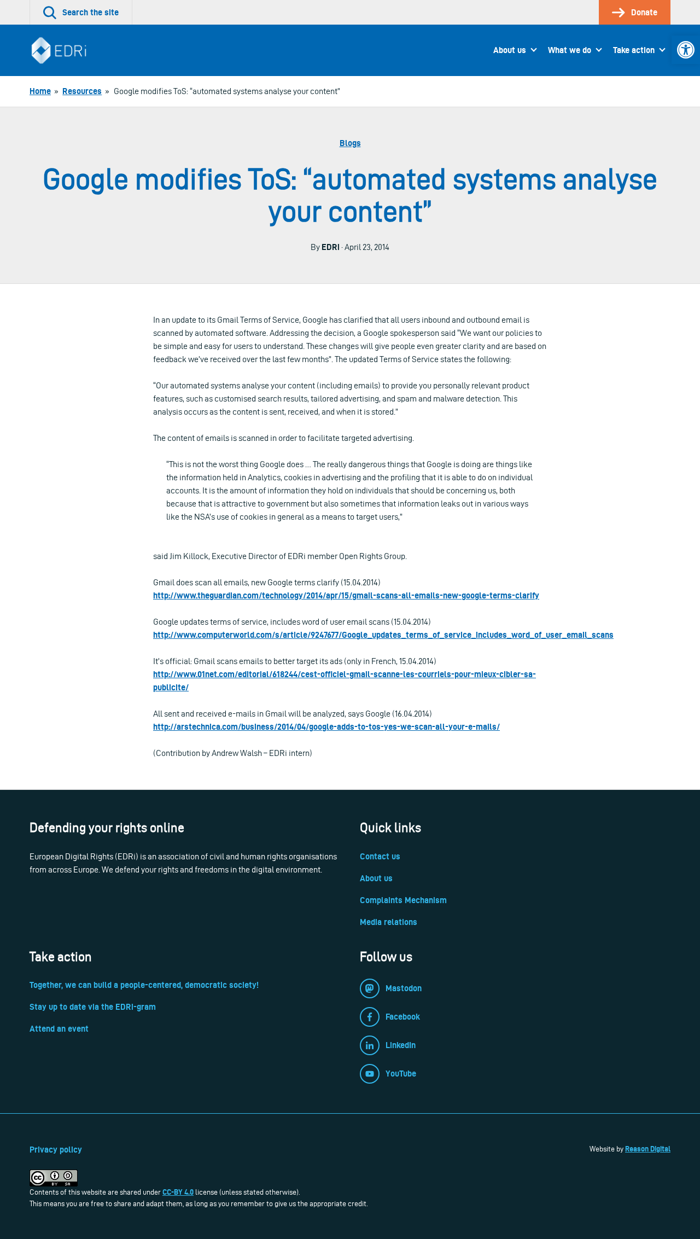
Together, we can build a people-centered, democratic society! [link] (144, 985)
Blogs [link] (350, 143)
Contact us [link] (380, 856)
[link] (686, 50)
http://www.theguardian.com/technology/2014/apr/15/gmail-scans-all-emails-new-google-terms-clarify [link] (346, 595)
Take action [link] (634, 50)
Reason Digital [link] (647, 1148)
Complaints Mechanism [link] (403, 900)
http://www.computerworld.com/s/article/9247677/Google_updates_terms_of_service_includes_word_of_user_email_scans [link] (383, 634)
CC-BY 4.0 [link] (178, 1192)
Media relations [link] (388, 922)
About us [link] (509, 50)
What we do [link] (569, 50)
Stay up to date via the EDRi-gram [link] (93, 1006)
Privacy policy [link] (56, 1149)
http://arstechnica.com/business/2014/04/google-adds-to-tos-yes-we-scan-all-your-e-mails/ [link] (326, 726)
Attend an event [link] (59, 1028)
